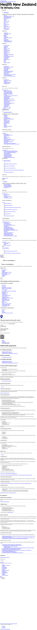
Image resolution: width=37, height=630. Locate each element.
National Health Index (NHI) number (9, 157)
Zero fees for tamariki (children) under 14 (10, 152)
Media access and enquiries (8, 233)
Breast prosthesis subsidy (7, 154)
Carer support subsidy (7, 153)
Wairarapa (5, 125)
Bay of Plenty (6, 115)
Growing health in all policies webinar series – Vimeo (11, 544)
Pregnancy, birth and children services (9, 100)
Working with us (6, 187)
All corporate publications (7, 203)
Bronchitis (5, 35)
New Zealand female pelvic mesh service (10, 143)
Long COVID (6, 34)
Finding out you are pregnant (8, 91)
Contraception (6, 69)
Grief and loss (6, 106)
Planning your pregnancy (7, 90)
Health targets (4, 193)
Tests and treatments (9, 14)
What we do (4, 183)
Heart (5, 23)
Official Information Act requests (8, 234)
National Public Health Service (8, 141)
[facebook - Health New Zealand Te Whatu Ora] (0, 579)
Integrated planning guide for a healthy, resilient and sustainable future (12, 545)
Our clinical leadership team (8, 196)
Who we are (8, 183)
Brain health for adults (7, 50)
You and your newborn (7, 101)
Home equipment (6, 40)
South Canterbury (6, 122)
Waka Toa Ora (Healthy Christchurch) (9, 551)
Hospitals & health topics (4, 1)
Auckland (5, 114)
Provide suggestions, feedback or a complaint (10, 235)
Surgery (5, 38)
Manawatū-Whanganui (7, 118)
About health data (6, 223)
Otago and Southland (7, 120)
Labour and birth (6, 97)
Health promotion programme (4, 501)
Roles (5, 244)
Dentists (5, 136)
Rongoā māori (6, 39)
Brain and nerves (6, 18)
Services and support (5, 575)
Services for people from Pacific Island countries (11, 151)
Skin (4, 27)
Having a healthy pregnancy (8, 92)
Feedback (3, 133)
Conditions (4, 14)
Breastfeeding (6, 99)
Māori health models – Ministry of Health (8, 492)
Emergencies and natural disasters (9, 54)
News (3, 202)
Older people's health (7, 26)
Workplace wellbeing (7, 62)
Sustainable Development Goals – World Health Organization (12, 552)
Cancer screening (6, 51)
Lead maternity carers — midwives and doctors (10, 95)
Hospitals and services (5, 109)
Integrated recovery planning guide (10, 546)
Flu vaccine (5, 81)
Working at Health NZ (7, 242)
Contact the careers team (7, 245)
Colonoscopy (6, 46)
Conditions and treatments (6, 565)
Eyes (4, 21)
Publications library (12, 183)
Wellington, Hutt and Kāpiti (8, 126)
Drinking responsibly (7, 52)
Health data (17, 183)
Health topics (4, 10)
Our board (5, 195)
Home (3, 340)
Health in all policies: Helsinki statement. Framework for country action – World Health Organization (18, 537)
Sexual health (6, 58)
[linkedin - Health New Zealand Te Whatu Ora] (0, 582)
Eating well (5, 53)
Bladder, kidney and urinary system (9, 16)
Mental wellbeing (31, 14)
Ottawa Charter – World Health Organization (8, 473)
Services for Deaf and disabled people (9, 139)
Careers (9, 1)
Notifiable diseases (10, 512)
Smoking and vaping (7, 59)
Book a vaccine (6, 73)
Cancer (5, 19)
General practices (6, 135)
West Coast (5, 127)
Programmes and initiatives (8, 185)
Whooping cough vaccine (7, 80)
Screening (5, 94)
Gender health (6, 55)
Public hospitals (6, 134)
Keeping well (14, 14)
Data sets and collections (7, 222)
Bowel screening (6, 67)
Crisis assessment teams (7, 103)
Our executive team (7, 194)
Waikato (5, 124)
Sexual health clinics (7, 137)
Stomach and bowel (7, 28)
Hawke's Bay (6, 117)
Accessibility (4, 626)
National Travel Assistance (8, 156)
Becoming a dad (6, 102)
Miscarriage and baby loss (7, 96)
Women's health (6, 29)
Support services (6, 140)
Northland (5, 119)
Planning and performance (7, 186)
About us (4, 179)
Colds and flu (6, 32)
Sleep (5, 61)
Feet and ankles (6, 22)
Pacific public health (7, 56)
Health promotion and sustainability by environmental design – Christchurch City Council (16, 550)
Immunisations (19, 14)
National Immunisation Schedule (8, 71)
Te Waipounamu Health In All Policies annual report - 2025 (10, 549)
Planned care (6, 142)
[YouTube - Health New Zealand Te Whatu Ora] (0, 620)
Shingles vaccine (6, 83)
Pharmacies (5, 138)
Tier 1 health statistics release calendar (9, 225)
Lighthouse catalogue (7, 226)
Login (2, 256)
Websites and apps (4, 572)
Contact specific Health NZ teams (9, 232)
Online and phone (5, 158)
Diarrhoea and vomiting (7, 33)
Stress (5, 107)
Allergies (5, 15)
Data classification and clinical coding (9, 229)
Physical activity (6, 57)
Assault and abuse (6, 105)
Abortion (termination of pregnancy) (9, 98)
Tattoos (5, 60)
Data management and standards (8, 228)
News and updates (4, 567)
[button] (2, 454)
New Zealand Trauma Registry (8, 227)
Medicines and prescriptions (8, 37)
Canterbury (5, 116)
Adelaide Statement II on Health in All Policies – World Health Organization (14, 538)
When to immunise (6, 72)
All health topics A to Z (5, 108)
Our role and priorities (7, 184)
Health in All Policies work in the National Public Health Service (11, 548)
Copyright (3, 627)
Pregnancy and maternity (25, 14)
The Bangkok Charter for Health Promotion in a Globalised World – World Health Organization (15, 483)
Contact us (21, 183)
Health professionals (13, 1)
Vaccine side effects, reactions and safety (10, 74)
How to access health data (7, 224)
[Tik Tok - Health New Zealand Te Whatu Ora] (0, 621)
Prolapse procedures (7, 48)
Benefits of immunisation (7, 75)
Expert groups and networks (8, 197)
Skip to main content (3, 0)
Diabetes (5, 20)
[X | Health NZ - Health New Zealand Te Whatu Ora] (0, 622)
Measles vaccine (6, 66)
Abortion (5, 47)
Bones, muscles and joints (7, 17)
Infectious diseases (6, 24)
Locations (3, 573)
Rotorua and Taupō (6, 121)
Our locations (6, 243)
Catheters (5, 49)
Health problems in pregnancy (8, 93)
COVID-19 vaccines (7, 82)
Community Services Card (8, 155)
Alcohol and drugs (6, 104)
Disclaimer (3, 574)
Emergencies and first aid (7, 41)
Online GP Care (4, 178)
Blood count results (6, 45)
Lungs (5, 25)
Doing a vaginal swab (7, 68)
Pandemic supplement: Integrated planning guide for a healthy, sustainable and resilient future (19, 547)
